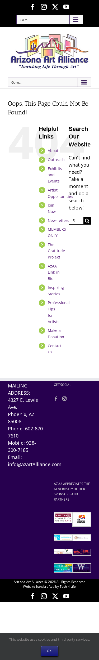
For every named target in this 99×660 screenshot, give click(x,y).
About (53, 150)
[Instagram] (64, 398)
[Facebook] (56, 398)
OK (49, 651)
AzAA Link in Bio (54, 272)
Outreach (56, 159)
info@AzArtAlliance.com (35, 464)
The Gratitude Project (56, 251)
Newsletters (58, 220)
